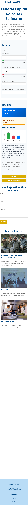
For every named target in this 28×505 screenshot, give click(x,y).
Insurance (14, 501)
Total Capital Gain (9, 111)
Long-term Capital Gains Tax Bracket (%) (13, 89)
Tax (14, 503)
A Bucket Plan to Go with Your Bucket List (12, 256)
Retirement (14, 497)
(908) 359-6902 (15, 484)
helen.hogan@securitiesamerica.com (14, 491)
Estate (14, 500)
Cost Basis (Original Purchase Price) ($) (12, 67)
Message (2, 209)
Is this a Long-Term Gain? (9, 81)
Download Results (14, 180)
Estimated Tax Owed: (8, 120)
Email (1, 201)
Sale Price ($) (5, 53)
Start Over (14, 176)
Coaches (5, 289)
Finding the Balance (10, 321)
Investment (14, 498)
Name (1, 193)
